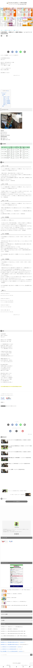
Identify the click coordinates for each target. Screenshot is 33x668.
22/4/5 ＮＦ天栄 (6, 98)
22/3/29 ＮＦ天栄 (6, 96)
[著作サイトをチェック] (10, 431)
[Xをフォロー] (16, 431)
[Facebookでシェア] (12, 52)
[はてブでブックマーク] (16, 52)
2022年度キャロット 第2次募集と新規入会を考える (10, 642)
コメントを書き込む (16, 501)
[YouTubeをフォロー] (23, 431)
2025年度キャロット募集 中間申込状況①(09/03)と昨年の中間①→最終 (13, 633)
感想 (3, 106)
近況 (3, 95)
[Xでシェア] (8, 52)
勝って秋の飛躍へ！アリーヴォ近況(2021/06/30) (9, 651)
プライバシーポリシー (25, 665)
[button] (25, 52)
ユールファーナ (3, 92)
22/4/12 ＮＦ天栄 (6, 99)
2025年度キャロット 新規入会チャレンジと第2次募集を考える (12, 626)
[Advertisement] (16, 43)
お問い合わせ (8, 665)
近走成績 (3, 94)
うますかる (16, 527)
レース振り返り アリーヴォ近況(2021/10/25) (8, 646)
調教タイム (5, 104)
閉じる (8, 90)
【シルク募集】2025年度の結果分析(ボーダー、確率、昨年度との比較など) (14, 635)
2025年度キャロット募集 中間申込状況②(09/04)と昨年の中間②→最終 (13, 631)
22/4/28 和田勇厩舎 (6, 103)
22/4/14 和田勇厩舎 (6, 100)
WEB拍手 (2, 402)
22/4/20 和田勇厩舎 (6, 102)
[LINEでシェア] (21, 52)
